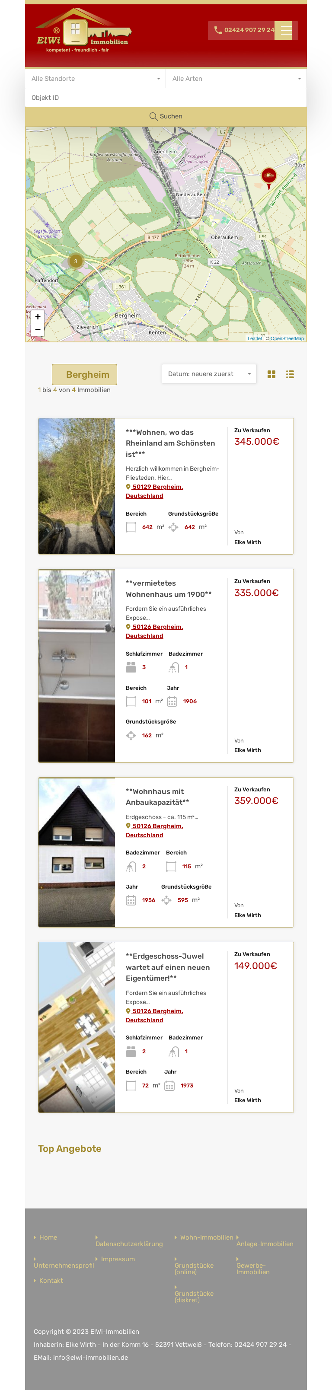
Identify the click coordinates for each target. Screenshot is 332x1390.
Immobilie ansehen (76, 527)
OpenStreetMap (287, 338)
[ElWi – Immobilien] (83, 50)
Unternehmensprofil (64, 1265)
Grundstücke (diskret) (194, 1297)
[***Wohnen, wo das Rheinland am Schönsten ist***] (269, 178)
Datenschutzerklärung (129, 1244)
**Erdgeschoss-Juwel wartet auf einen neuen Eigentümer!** (168, 967)
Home (48, 1237)
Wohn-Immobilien (206, 1237)
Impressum (118, 1259)
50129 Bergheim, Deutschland (154, 491)
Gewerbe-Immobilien (253, 1268)
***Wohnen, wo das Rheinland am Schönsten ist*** (170, 443)
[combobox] (95, 78)
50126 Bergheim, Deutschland (154, 631)
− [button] (38, 329)
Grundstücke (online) (194, 1268)
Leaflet (255, 338)
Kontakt (51, 1281)
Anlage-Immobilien (265, 1244)
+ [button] (38, 316)
